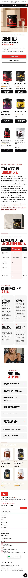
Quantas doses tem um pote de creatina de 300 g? (12, 407)
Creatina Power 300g (20, 111)
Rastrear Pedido (5, 533)
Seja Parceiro (4, 524)
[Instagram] (2, 562)
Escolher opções (7, 92)
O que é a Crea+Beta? (10, 413)
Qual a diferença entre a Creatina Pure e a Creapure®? (12, 391)
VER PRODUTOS (14, 56)
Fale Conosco (4, 530)
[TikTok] (5, 562)
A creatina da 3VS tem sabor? (12, 429)
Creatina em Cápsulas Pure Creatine (7, 141)
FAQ (2, 519)
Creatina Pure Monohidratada (5, 84)
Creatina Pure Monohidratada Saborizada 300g (5, 113)
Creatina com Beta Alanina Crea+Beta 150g (20, 142)
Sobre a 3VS (4, 515)
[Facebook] (11, 562)
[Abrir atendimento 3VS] (25, 575)
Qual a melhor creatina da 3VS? (11, 384)
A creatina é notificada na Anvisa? (10, 436)
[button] (26, 5)
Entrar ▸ (23, 508)
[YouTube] (8, 562)
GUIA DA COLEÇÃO (14, 60)
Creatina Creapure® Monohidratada (20, 84)
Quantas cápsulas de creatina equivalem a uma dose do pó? (11, 399)
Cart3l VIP (3, 517)
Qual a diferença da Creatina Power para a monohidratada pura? (10, 421)
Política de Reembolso (6, 535)
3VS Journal (4, 522)
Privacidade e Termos (6, 538)
